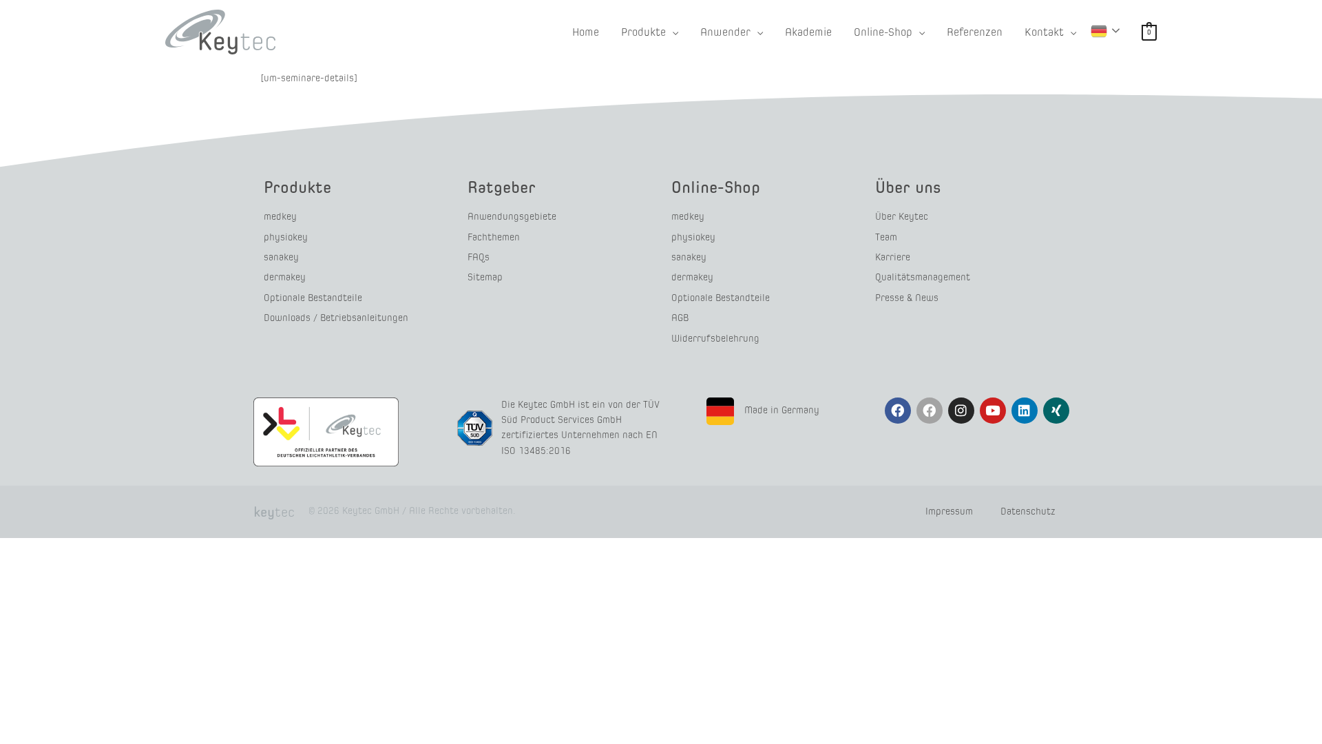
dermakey (285, 277)
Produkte (297, 187)
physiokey (286, 237)
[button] (672, 32)
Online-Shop (715, 187)
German (1107, 31)
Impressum (949, 511)
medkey (280, 217)
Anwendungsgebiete (512, 217)
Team (886, 237)
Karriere (892, 257)
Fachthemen (494, 237)
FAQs (479, 257)
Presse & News (906, 298)
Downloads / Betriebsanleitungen (336, 318)
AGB (680, 318)
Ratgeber (502, 187)
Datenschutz (1028, 511)
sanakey (281, 257)
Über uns (908, 187)
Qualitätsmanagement (922, 277)
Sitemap (485, 277)
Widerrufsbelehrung (715, 338)
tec (274, 512)
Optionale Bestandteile (313, 298)
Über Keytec (901, 217)
